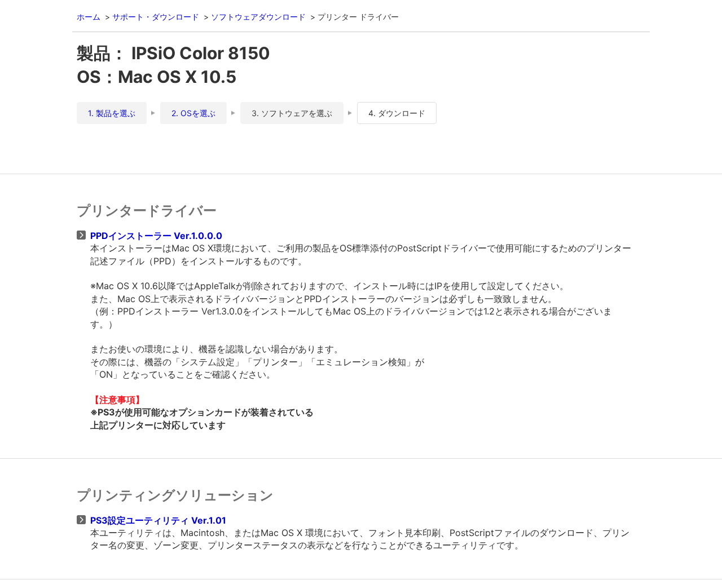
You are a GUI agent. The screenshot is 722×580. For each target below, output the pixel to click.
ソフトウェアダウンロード (258, 16)
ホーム (88, 16)
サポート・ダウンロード (155, 16)
